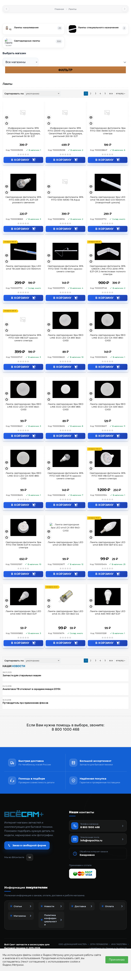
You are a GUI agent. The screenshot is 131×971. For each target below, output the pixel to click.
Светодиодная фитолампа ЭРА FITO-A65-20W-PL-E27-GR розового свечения (23, 200)
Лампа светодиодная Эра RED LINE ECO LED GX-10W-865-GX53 (23, 476)
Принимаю (117, 959)
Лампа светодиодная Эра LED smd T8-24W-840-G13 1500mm (23, 267)
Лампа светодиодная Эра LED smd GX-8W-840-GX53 (65, 543)
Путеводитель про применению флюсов (25, 703)
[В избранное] (6, 123)
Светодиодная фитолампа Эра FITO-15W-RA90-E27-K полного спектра (108, 131)
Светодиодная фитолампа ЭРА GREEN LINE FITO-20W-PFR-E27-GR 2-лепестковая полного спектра (108, 270)
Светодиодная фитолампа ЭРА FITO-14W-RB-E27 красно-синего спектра (23, 338)
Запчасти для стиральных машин (22, 675)
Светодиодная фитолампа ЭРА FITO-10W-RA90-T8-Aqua (65, 198)
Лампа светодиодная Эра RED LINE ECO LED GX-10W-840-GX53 (23, 407)
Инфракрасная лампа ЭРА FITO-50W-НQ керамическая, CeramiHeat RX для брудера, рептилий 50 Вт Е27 (23, 132)
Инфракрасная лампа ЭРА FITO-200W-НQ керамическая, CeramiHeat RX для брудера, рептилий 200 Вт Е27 (65, 132)
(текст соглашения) (33, 961)
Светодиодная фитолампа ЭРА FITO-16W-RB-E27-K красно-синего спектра (108, 476)
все (111, 93)
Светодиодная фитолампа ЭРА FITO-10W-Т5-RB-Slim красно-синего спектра (65, 269)
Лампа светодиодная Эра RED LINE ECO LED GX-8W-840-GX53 (65, 338)
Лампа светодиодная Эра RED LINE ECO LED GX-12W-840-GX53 (108, 407)
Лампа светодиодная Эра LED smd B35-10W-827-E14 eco (107, 543)
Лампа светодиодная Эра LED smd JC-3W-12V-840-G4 (65, 612)
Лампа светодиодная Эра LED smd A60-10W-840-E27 (23, 612)
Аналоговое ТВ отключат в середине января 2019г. (32, 689)
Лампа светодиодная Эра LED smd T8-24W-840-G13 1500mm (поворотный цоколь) (107, 200)
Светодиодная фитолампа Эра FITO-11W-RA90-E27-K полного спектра (23, 545)
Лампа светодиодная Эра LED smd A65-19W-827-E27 (107, 612)
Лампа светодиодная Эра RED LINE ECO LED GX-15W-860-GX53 (108, 338)
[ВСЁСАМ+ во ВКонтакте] (29, 857)
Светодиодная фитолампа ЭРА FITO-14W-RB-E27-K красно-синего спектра (65, 476)
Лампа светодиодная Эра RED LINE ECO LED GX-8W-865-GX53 (65, 407)
